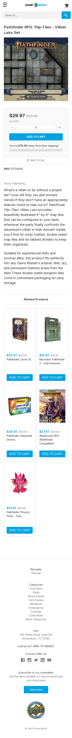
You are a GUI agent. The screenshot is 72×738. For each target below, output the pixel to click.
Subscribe (36, 689)
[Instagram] (29, 660)
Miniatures (36, 603)
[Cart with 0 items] (67, 5)
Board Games (36, 596)
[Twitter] (36, 660)
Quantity (14, 121)
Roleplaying (36, 607)
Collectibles (36, 615)
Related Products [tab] (36, 299)
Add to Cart (19, 377)
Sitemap (36, 573)
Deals (36, 592)
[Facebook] (23, 660)
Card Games (36, 600)
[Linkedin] (42, 660)
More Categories (36, 619)
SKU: (7, 168)
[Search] (66, 15)
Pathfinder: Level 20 (19, 359)
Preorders (36, 588)
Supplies (36, 611)
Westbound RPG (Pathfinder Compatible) (49, 439)
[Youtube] (49, 660)
